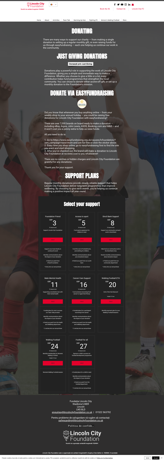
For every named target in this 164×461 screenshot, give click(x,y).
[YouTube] (122, 4)
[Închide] (162, 457)
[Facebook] (114, 4)
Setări (147, 458)
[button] (133, 4)
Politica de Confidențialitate (105, 458)
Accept (156, 458)
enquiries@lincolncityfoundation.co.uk (72, 412)
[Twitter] (118, 4)
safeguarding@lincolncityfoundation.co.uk (80, 420)
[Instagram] (125, 4)
